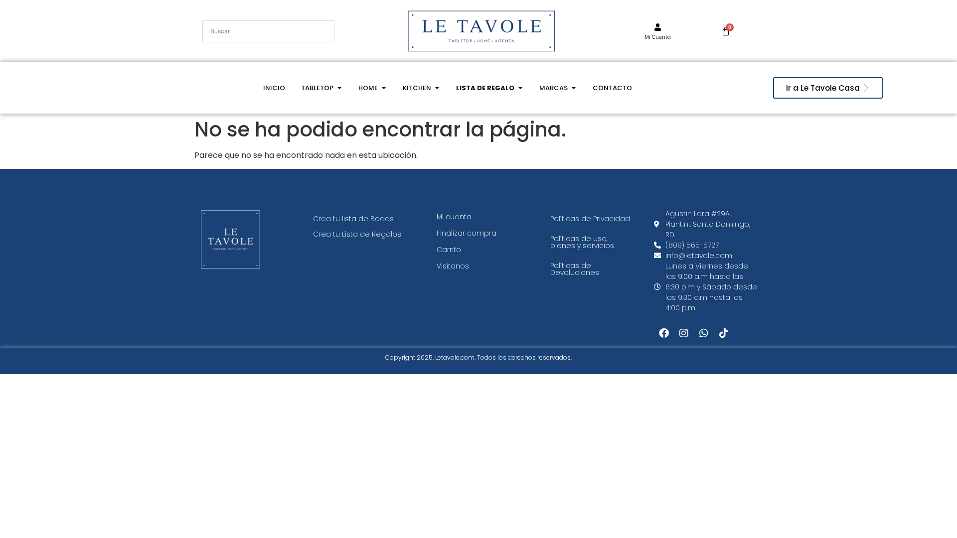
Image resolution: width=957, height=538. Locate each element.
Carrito (449, 250)
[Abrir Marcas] (573, 88)
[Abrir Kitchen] (437, 88)
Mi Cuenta (657, 37)
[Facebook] (664, 333)
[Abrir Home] (383, 88)
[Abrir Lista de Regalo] (520, 88)
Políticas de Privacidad (590, 219)
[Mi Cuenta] (657, 27)
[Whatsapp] (704, 333)
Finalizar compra (466, 233)
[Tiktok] (724, 333)
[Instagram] (684, 333)
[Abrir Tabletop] (339, 88)
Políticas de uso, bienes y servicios (582, 242)
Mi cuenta (454, 217)
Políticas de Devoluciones (574, 269)
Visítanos (453, 266)
